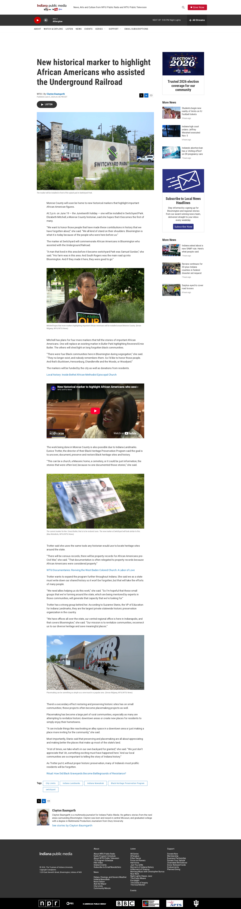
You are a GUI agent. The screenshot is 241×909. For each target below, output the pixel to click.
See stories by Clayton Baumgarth (72, 825)
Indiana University (66, 867)
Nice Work (134, 874)
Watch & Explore (53, 29)
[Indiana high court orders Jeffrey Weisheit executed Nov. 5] (171, 131)
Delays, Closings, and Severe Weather (110, 877)
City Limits (51, 783)
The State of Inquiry (139, 883)
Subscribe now (183, 226)
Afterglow (134, 856)
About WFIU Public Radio (104, 854)
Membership (172, 856)
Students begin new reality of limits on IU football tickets (192, 111)
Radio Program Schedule (105, 856)
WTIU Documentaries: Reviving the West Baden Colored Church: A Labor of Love (91, 570)
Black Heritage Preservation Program (127, 783)
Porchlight (134, 881)
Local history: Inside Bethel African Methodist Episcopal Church (82, 374)
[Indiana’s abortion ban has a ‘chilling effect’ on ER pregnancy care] (171, 152)
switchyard (51, 789)
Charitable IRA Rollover (177, 863)
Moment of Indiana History (142, 867)
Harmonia (134, 863)
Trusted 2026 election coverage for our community (183, 85)
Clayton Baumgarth (56, 93)
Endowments (173, 867)
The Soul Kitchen (137, 885)
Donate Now (172, 854)
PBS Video (98, 863)
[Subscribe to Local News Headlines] (183, 181)
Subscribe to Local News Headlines (183, 201)
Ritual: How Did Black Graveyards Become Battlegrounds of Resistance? (86, 773)
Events (89, 29)
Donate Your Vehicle (176, 860)
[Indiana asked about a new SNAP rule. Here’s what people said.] (171, 250)
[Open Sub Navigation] (105, 29)
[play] (37, 20)
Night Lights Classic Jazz (141, 876)
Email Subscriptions (136, 29)
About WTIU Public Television (106, 858)
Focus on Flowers (137, 860)
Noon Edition (99, 882)
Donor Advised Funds (176, 865)
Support (114, 29)
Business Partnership (176, 858)
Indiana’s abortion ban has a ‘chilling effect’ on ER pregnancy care (192, 151)
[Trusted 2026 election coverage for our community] (183, 63)
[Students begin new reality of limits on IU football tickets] (171, 113)
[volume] (46, 20)
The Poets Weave (138, 878)
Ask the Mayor (100, 884)
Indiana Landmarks (71, 783)
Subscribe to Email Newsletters (107, 867)
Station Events (100, 865)
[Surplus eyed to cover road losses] (171, 290)
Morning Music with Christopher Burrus (147, 872)
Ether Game (135, 858)
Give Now (198, 7)
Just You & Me (136, 865)
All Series (134, 854)
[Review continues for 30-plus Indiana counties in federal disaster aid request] (171, 268)
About (37, 29)
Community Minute (102, 888)
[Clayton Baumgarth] (43, 817)
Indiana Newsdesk (95, 783)
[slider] (50, 20)
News (79, 29)
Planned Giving (173, 869)
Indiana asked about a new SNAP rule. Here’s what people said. (193, 248)
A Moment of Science (140, 869)
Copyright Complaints (48, 870)
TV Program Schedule (103, 860)
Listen (69, 29)
